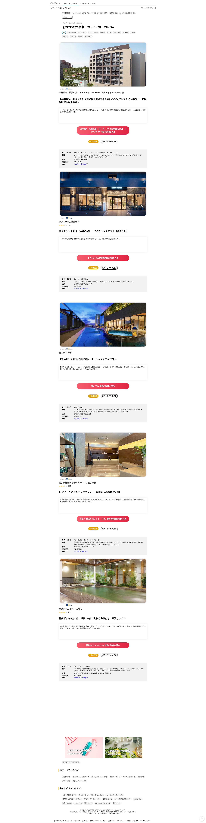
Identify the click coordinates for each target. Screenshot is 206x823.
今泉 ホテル (78, 803)
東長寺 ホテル (67, 803)
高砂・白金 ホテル (96, 795)
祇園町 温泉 (114, 13)
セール (102, 32)
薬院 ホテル (88, 803)
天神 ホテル (116, 803)
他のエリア (66, 17)
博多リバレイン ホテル (102, 803)
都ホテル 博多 (65, 352)
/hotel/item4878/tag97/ (81, 288)
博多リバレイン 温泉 (80, 781)
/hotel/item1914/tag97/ (81, 418)
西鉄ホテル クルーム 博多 (71, 609)
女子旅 (133, 32)
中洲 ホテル (138, 799)
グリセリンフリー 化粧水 (70, 762)
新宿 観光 (136, 821)
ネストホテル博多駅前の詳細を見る (103, 258)
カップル (65, 36)
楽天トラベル (109, 141)
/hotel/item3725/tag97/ (81, 677)
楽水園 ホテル (83, 795)
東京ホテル (68, 821)
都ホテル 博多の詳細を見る (103, 386)
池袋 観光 (128, 821)
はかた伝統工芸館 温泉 (128, 13)
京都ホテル (85, 821)
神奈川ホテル (94, 821)
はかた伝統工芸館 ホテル (123, 799)
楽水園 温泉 (66, 13)
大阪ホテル (76, 821)
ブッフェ (73, 36)
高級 (84, 32)
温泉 (64, 32)
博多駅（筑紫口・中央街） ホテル (72, 799)
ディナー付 (117, 32)
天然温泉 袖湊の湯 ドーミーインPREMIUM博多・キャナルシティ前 (91, 92)
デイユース (88, 36)
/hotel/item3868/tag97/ (81, 551)
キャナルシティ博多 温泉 (81, 13)
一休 (93, 141)
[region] (103, 715)
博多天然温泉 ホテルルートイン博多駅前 (77, 483)
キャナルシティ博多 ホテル (114, 795)
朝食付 (109, 32)
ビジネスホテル (93, 32)
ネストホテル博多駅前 (69, 222)
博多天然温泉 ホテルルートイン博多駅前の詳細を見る (103, 519)
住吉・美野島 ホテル (69, 795)
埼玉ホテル (103, 821)
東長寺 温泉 (66, 781)
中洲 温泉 (141, 777)
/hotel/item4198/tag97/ (81, 164)
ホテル (70, 3)
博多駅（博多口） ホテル (91, 799)
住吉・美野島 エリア (74, 32)
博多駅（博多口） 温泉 (99, 13)
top (202, 817)
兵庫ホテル (111, 821)
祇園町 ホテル (107, 799)
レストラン (88, 3)
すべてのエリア (59, 821)
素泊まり (125, 32)
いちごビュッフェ (145, 821)
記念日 (80, 36)
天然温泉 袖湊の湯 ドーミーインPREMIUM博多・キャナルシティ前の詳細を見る (103, 130)
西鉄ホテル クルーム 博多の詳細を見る (103, 645)
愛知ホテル (120, 821)
